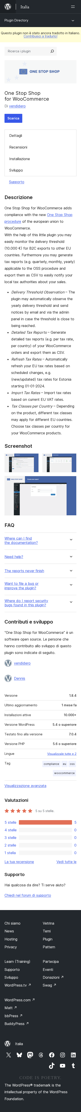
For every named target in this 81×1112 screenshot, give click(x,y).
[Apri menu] (74, 6)
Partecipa (51, 961)
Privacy (10, 947)
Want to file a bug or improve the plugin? (21, 585)
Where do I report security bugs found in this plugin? (26, 603)
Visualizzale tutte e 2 (61, 753)
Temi (47, 931)
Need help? (13, 557)
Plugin (47, 939)
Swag (49, 985)
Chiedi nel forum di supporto (27, 895)
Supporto (16, 182)
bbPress (13, 1016)
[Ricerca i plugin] (52, 51)
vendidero (17, 106)
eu (64, 764)
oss (72, 764)
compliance (51, 764)
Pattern (49, 947)
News (9, 931)
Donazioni (53, 977)
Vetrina (48, 923)
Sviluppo (16, 170)
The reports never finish (24, 571)
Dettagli (15, 135)
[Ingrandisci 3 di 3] (70, 482)
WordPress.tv (17, 985)
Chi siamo (12, 923)
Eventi (48, 969)
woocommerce (64, 773)
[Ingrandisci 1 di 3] (32, 459)
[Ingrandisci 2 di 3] (70, 459)
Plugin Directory (16, 20)
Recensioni (18, 147)
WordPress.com (19, 1000)
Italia (19, 1044)
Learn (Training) (17, 961)
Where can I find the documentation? (21, 540)
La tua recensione (19, 861)
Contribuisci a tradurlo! (40, 36)
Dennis (19, 678)
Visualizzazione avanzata (25, 785)
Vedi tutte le (66, 861)
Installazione (19, 159)
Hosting (10, 939)
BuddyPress (16, 1023)
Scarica (13, 118)
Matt (10, 1008)
